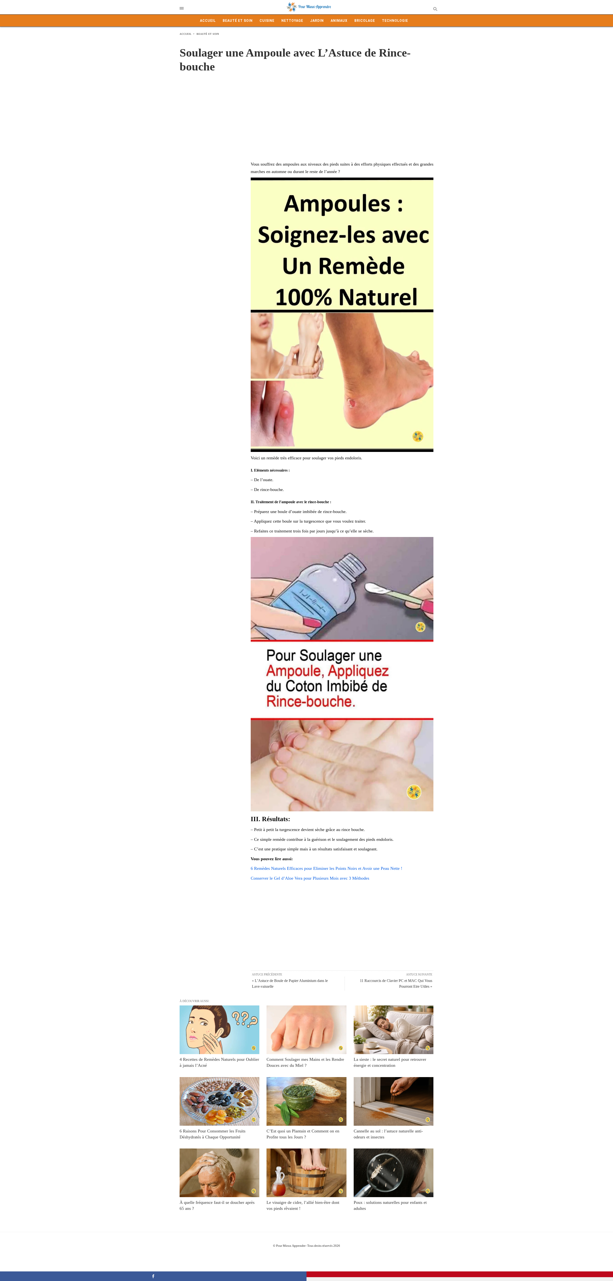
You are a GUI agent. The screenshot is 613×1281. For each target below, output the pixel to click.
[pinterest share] (459, 1274)
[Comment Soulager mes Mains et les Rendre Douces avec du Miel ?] (306, 1029)
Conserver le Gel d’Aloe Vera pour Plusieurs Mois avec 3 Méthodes (310, 878)
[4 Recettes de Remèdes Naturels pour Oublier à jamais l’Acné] (219, 1029)
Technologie (395, 21)
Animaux (339, 21)
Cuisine (267, 21)
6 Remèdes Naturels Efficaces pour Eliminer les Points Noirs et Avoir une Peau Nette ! (326, 868)
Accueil (208, 21)
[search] (435, 9)
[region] (306, 112)
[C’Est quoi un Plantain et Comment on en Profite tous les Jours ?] (306, 1101)
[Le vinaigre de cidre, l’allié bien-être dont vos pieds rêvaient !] (306, 1172)
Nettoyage (292, 21)
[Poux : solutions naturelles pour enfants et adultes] (393, 1172)
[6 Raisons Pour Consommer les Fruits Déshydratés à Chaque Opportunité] (219, 1101)
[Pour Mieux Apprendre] (309, 7)
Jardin (317, 21)
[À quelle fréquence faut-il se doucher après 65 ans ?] (219, 1172)
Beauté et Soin (238, 21)
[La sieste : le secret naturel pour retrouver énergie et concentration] (393, 1029)
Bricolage (364, 21)
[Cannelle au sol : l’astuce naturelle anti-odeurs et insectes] (393, 1101)
